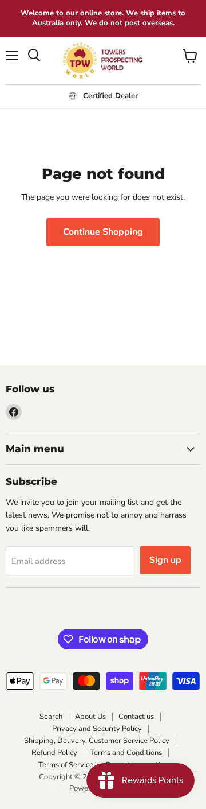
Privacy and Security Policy (97, 729)
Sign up (165, 560)
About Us (90, 716)
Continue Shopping (103, 231)
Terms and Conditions (126, 753)
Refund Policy (54, 753)
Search (50, 716)
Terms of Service (65, 765)
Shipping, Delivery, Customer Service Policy (96, 741)
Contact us (136, 716)
